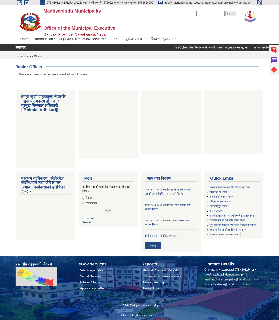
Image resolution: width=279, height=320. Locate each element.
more (153, 245)
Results (86, 222)
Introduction (44, 39)
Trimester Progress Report (162, 276)
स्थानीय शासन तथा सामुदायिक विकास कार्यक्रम (232, 215)
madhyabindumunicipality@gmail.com (227, 279)
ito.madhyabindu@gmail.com (222, 284)
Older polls (88, 218)
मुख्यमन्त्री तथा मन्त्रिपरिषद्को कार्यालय (228, 229)
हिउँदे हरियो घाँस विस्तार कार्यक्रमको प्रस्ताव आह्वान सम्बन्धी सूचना (206, 47)
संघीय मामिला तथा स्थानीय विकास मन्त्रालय (230, 187)
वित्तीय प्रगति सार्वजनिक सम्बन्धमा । (162, 235)
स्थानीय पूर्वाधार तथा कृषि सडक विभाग (227, 220)
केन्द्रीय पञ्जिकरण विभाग (221, 196)
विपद (154, 39)
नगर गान (115, 39)
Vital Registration (92, 270)
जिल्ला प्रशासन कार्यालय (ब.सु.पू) (225, 234)
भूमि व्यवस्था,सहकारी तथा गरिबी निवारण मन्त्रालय (233, 224)
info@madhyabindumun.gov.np (223, 274)
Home (24, 39)
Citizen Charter (91, 282)
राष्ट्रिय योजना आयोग (220, 201)
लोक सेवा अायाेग (218, 192)
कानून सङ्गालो (68, 39)
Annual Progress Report (160, 270)
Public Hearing (153, 282)
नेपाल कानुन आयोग (218, 206)
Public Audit (151, 288)
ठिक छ (89, 197)
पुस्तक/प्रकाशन (135, 39)
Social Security (91, 276)
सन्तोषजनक (91, 203)
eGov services (93, 39)
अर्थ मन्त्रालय (216, 210)
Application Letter (92, 288)
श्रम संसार (169, 39)
